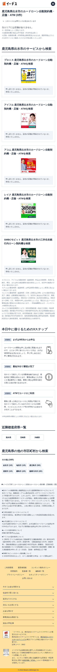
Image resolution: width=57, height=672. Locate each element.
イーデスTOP (8, 484)
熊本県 (8, 437)
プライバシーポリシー (15, 575)
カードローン (19, 484)
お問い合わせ (27, 578)
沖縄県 (37, 437)
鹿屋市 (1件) (8, 471)
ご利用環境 (9, 568)
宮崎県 (22, 437)
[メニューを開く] (53, 4)
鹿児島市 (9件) (35, 465)
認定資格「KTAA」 (30, 660)
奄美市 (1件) (21, 465)
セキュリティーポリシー (38, 575)
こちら (17, 533)
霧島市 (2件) (21, 471)
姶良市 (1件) (8, 465)
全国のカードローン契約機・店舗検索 (39, 484)
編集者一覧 (40, 571)
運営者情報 (22, 568)
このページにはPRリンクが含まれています (20, 21)
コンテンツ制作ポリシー (40, 568)
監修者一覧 (26, 571)
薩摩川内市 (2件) (35, 471)
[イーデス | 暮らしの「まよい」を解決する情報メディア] (9, 5)
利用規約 (13, 571)
